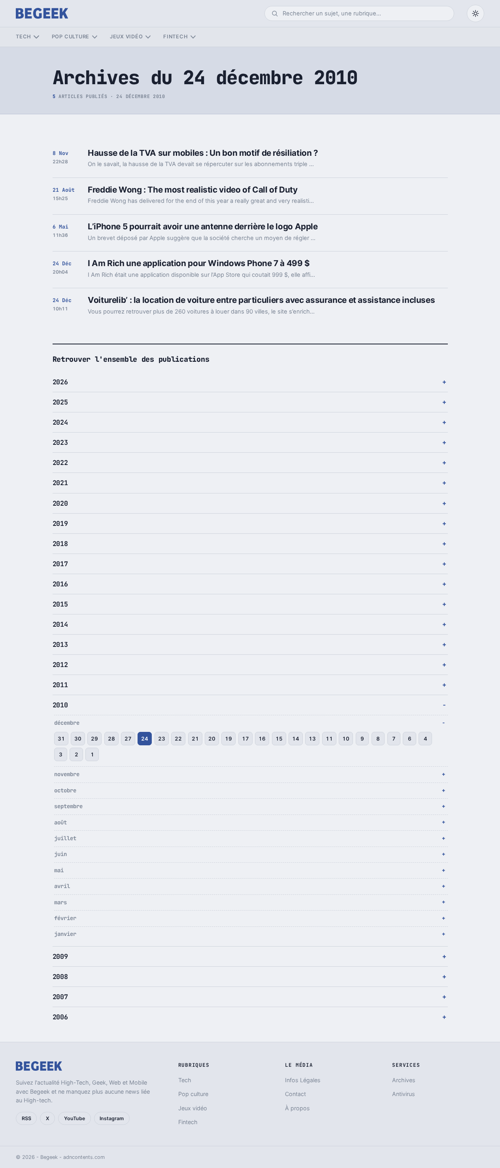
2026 (60, 382)
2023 (60, 442)
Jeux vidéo (126, 37)
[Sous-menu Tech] (36, 37)
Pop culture (70, 37)
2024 (60, 422)
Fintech (175, 37)
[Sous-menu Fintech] (193, 37)
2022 (60, 462)
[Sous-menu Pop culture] (94, 37)
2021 (60, 482)
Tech (23, 37)
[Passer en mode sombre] (475, 13)
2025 (60, 402)
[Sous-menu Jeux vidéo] (148, 37)
